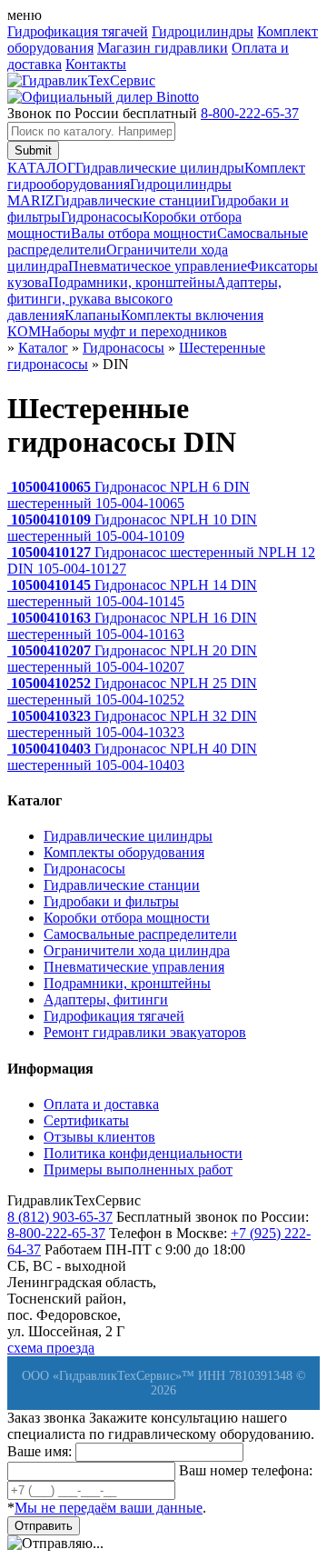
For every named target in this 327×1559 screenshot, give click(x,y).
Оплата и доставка (101, 1104)
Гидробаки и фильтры (111, 901)
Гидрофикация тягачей (77, 31)
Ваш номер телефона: (245, 1470)
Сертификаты (86, 1120)
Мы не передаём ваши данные (109, 1507)
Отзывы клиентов (99, 1136)
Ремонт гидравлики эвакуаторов (145, 1032)
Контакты (95, 64)
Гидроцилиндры (202, 31)
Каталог (43, 347)
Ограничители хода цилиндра (137, 950)
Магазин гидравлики (162, 47)
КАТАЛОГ (41, 167)
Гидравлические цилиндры (159, 167)
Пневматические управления (134, 966)
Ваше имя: (39, 1451)
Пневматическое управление (157, 266)
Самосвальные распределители (140, 934)
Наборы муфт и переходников (134, 331)
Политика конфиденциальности (143, 1153)
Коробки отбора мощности (127, 917)
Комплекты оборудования (124, 852)
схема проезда (50, 1347)
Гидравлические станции (132, 200)
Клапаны (92, 315)
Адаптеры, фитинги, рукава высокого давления (144, 299)
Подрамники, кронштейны (131, 282)
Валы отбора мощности (144, 233)
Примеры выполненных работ (138, 1169)
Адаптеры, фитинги (106, 999)
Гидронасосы (102, 217)
